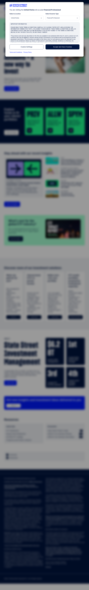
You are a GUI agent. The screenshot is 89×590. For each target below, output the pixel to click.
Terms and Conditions (16, 52)
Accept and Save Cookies (62, 47)
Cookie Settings (26, 47)
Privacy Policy (28, 52)
